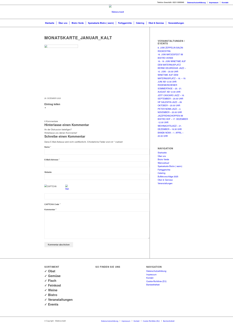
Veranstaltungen (165, 183)
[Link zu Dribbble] (186, 320)
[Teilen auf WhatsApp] (48, 107)
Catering (161, 172)
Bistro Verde (163, 159)
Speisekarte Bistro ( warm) (170, 166)
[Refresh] (67, 188)
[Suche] (188, 23)
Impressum (213, 2)
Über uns (162, 156)
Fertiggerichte (164, 169)
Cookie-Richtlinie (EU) (156, 281)
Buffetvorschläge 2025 (168, 176)
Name (47, 147)
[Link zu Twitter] (181, 320)
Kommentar (50, 209)
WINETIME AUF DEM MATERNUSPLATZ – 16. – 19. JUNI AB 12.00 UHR (172, 78)
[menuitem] (196, 2)
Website (48, 172)
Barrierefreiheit (153, 284)
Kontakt (225, 2)
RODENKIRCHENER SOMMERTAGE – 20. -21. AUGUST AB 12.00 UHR (170, 88)
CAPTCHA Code (51, 204)
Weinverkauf (163, 162)
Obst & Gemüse (165, 179)
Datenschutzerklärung (196, 2)
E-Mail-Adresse (52, 159)
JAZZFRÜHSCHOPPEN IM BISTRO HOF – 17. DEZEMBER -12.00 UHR (173, 119)
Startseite (162, 152)
